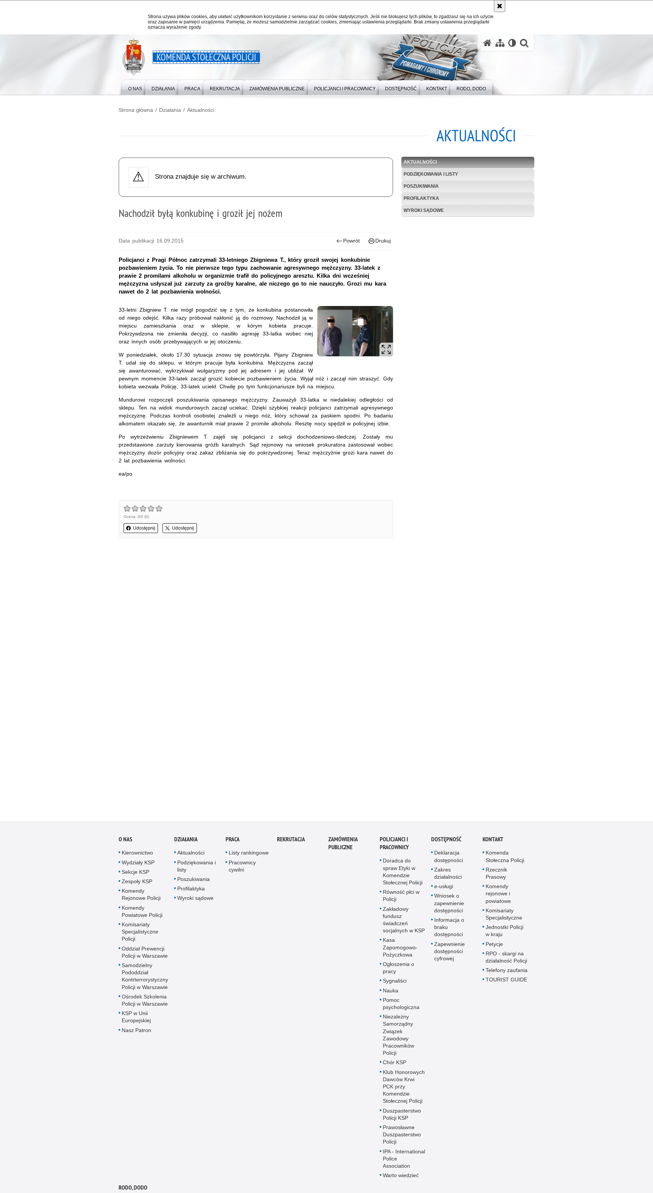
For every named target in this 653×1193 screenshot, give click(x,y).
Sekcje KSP (135, 873)
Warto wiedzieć (401, 1177)
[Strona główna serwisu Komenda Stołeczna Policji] (487, 43)
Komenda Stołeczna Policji (505, 857)
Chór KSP (394, 1064)
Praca (233, 841)
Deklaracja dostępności (448, 857)
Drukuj (383, 241)
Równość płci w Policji (401, 897)
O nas (125, 841)
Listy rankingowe (249, 854)
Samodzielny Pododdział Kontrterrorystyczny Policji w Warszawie (145, 977)
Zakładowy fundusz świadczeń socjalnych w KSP (404, 921)
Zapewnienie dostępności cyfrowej (449, 952)
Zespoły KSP (137, 882)
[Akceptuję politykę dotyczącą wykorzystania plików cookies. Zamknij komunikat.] (499, 6)
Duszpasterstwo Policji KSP (402, 1115)
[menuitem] (135, 87)
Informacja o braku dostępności (449, 928)
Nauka (390, 992)
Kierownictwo (137, 854)
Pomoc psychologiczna (401, 1004)
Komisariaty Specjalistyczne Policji (140, 933)
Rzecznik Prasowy (496, 874)
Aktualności (200, 110)
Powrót (351, 241)
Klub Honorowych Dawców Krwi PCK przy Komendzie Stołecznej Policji (404, 1087)
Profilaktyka (421, 198)
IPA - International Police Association (404, 1160)
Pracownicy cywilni (242, 867)
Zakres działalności (448, 874)
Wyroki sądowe (424, 210)
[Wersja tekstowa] (512, 43)
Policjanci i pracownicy (394, 845)
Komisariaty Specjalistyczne (504, 915)
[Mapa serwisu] (499, 43)
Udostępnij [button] (144, 528)
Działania (170, 110)
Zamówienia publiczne (342, 845)
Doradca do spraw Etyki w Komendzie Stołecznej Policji (402, 873)
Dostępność (446, 841)
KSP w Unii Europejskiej (136, 1018)
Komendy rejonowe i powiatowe (498, 895)
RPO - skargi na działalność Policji (506, 958)
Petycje (494, 945)
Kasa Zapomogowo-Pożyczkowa (400, 948)
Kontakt (493, 841)
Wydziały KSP (138, 864)
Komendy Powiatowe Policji (142, 912)
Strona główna (136, 110)
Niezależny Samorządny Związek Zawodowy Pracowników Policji (398, 1036)
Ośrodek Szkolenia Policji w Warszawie (145, 1001)
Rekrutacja (291, 841)
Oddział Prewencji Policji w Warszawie (145, 953)
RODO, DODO (133, 1189)
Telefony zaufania (507, 972)
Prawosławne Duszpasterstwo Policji (402, 1136)
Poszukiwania (421, 186)
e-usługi (443, 888)
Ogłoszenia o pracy (398, 968)
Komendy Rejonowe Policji (141, 895)
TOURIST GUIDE (506, 981)
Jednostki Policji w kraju (504, 932)
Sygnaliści (395, 982)
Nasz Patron (136, 1031)
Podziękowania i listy (431, 174)
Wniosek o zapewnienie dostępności (449, 904)
